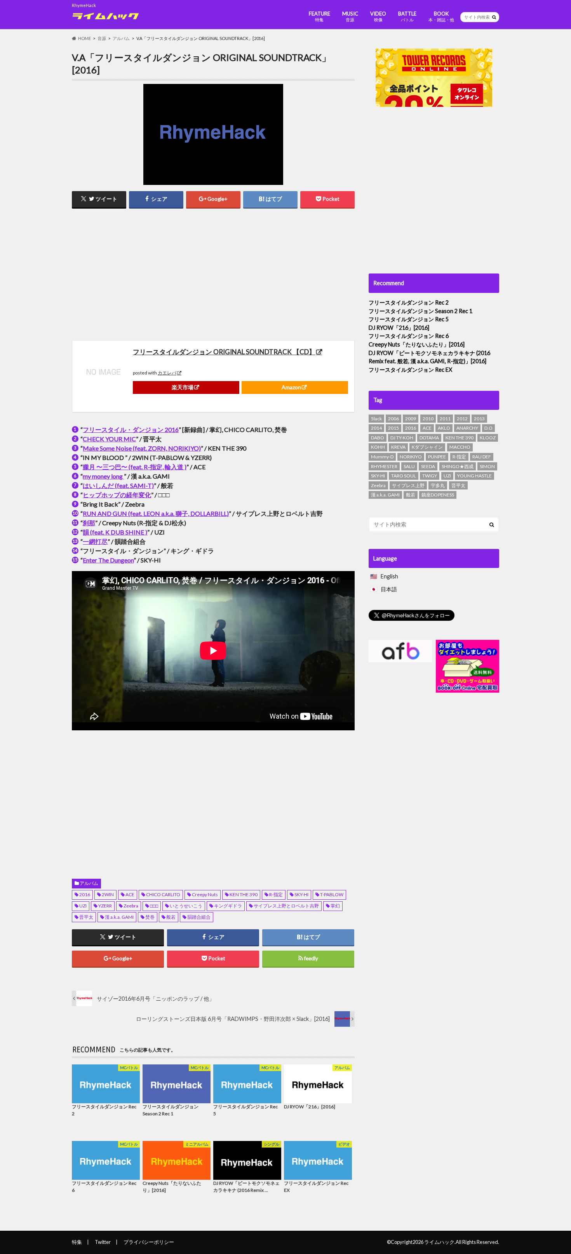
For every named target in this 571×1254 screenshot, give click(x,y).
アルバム (89, 883)
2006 (393, 418)
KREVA (398, 447)
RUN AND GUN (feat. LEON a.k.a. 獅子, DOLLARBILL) (156, 513)
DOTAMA (429, 438)
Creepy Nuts (205, 894)
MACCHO (459, 447)
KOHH (378, 447)
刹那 (89, 522)
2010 (428, 418)
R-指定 (276, 894)
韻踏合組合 (199, 917)
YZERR (105, 906)
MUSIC (350, 16)
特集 (77, 1242)
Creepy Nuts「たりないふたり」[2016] (417, 344)
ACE (129, 894)
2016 (84, 894)
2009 (410, 418)
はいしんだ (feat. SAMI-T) (118, 485)
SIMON (487, 466)
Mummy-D (382, 457)
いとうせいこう (186, 906)
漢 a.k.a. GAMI (119, 917)
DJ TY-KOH (401, 438)
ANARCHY (467, 428)
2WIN (108, 894)
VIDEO (378, 16)
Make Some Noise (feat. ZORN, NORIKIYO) (142, 448)
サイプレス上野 (408, 485)
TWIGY (429, 476)
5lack (376, 418)
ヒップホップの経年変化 (117, 494)
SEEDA (428, 466)
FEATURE (319, 16)
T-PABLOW (331, 894)
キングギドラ (228, 906)
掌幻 (335, 906)
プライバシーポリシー (149, 1242)
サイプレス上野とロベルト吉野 (286, 906)
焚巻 (150, 917)
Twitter (103, 1242)
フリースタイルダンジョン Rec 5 (409, 319)
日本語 (389, 589)
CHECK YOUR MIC (109, 438)
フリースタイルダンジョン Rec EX (410, 369)
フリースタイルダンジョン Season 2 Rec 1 (420, 311)
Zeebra (131, 906)
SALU (409, 466)
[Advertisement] (140, 274)
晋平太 (86, 917)
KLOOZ (488, 438)
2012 (462, 418)
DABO (377, 438)
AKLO (444, 428)
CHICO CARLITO (163, 894)
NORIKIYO (411, 457)
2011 (445, 418)
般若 (171, 917)
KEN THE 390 (244, 894)
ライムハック (439, 1242)
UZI (83, 906)
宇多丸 (438, 485)
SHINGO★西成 (458, 466)
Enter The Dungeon (108, 560)
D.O (488, 428)
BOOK (441, 16)
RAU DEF (481, 457)
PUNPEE (437, 457)
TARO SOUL (403, 476)
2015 (393, 428)
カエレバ (167, 373)
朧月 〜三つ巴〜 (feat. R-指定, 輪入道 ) (134, 466)
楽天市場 (182, 387)
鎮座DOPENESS (437, 495)
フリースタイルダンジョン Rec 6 (409, 336)
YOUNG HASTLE (474, 476)
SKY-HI (301, 894)
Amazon (291, 387)
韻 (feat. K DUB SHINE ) (115, 532)
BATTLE (407, 16)
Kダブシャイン (427, 447)
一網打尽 (95, 541)
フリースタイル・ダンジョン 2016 (131, 429)
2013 (479, 418)
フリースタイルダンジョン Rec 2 (409, 302)
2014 (376, 428)
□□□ (154, 906)
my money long (103, 476)
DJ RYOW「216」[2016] (399, 327)
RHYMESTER (384, 466)
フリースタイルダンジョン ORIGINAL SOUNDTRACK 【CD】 (224, 352)
